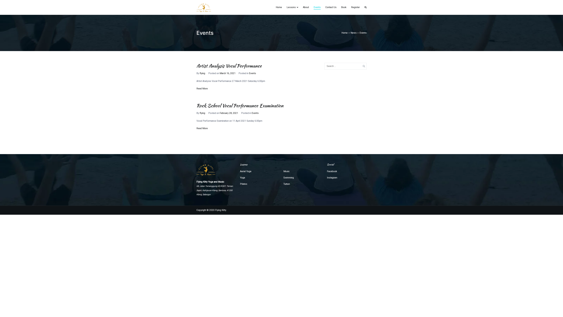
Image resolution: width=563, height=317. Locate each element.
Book (343, 7)
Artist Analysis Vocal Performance (229, 65)
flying (202, 73)
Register (355, 7)
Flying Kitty (220, 210)
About (306, 7)
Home (279, 7)
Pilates (243, 184)
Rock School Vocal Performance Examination (239, 105)
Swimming (288, 177)
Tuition (286, 184)
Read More (202, 88)
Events (317, 7)
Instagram (332, 177)
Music (286, 171)
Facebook (332, 171)
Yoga (242, 177)
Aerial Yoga (245, 171)
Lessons (291, 7)
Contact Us (330, 7)
